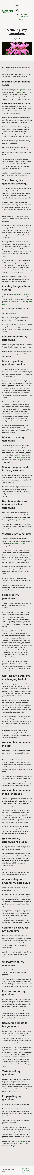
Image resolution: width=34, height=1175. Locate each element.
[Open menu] (17, 5)
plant (10, 299)
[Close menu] (17, 10)
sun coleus (21, 1141)
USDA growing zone (18, 520)
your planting (19, 92)
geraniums (23, 90)
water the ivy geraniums (18, 543)
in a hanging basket (18, 457)
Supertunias (23, 414)
